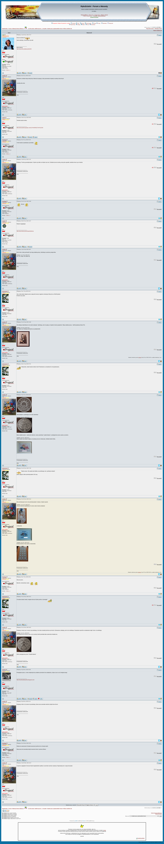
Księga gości (97, 14)
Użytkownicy (88, 23)
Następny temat (158, 28)
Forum (106, 14)
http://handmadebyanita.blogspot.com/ (25, 679)
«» (156, 27)
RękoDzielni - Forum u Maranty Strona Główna (12, 28)
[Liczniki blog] (140, 838)
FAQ (78, 23)
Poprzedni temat (150, 28)
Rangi (95, 23)
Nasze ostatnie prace (87, 15)
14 (159, 27)
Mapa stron (91, 14)
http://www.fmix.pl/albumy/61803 (24, 49)
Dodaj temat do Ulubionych (156, 812)
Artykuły (74, 23)
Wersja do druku (158, 813)
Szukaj (82, 23)
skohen (4, 75)
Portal (102, 14)
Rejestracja (72, 24)
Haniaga (4, 140)
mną (105, 830)
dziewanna (4, 291)
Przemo (83, 820)
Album (83, 24)
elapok (3, 221)
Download (93, 24)
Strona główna (84, 14)
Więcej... (8, 70)
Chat (88, 24)
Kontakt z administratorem (99, 15)
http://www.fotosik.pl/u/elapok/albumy (25, 231)
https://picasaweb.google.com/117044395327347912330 (30, 127)
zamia (3, 117)
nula (3, 35)
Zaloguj (78, 24)
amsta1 (4, 669)
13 (157, 27)
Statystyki (111, 23)
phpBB (76, 820)
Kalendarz (105, 23)
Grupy (99, 23)
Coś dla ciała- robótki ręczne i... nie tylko (37, 28)
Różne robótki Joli (68, 28)
